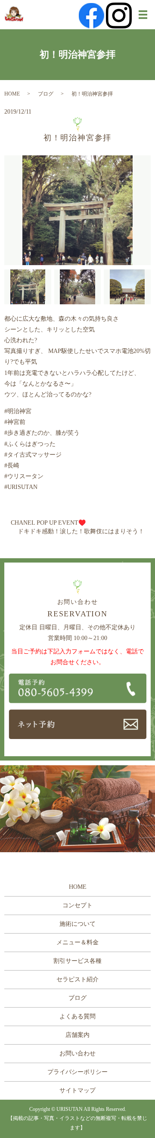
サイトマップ (77, 1090)
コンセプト (77, 905)
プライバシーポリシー (77, 1072)
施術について (77, 924)
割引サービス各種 (77, 961)
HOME (12, 94)
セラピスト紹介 (77, 979)
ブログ (45, 94)
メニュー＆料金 (77, 942)
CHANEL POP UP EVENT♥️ (48, 523)
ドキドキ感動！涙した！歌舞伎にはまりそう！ (81, 531)
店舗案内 (77, 1035)
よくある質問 (77, 1016)
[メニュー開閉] (143, 14)
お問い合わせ (77, 1053)
